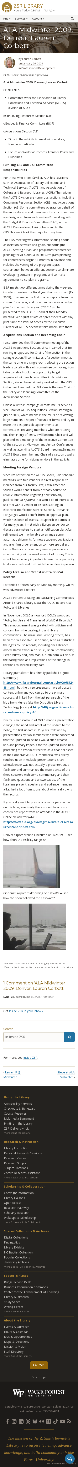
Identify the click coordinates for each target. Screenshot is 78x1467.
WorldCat (69, 967)
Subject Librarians (16, 1168)
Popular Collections (17, 1257)
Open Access (12, 1203)
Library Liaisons (14, 1198)
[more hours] (52, 10)
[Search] (69, 1037)
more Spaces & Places (16, 1311)
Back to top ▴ (39, 1377)
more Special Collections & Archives (24, 1266)
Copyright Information (19, 1193)
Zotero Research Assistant (22, 1173)
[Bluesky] (34, 1421)
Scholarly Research (16, 1213)
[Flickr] (42, 1421)
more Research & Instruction (20, 1177)
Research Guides (15, 1158)
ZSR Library (28, 5)
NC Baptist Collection (18, 1252)
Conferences (58, 963)
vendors (57, 967)
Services (20, 18)
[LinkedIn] (21, 1421)
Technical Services (40, 967)
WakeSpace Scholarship (20, 1218)
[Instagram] (14, 1421)
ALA (6, 963)
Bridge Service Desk (17, 1282)
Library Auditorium (16, 1297)
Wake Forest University (39, 1393)
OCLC (17, 967)
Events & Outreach (16, 1327)
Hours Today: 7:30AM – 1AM (31, 10)
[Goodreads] (48, 1421)
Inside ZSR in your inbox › (26, 1011)
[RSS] (69, 1421)
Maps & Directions (16, 1342)
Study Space (12, 1302)
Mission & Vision (15, 1346)
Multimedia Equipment (19, 1118)
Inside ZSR (30, 1058)
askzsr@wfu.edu (30, 1411)
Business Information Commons (26, 1287)
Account (37, 18)
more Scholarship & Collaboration (23, 1222)
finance (9, 967)
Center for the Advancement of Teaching (31, 1292)
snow (25, 967)
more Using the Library (17, 1132)
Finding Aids (12, 1242)
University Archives (16, 1262)
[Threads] (28, 1421)
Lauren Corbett (31, 59)
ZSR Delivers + (16, 1128)
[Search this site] (72, 18)
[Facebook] (7, 1421)
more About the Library (17, 1355)
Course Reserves (15, 1113)
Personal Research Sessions (23, 1153)
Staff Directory (14, 1351)
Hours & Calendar (16, 1332)
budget (31, 963)
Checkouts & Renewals (19, 1108)
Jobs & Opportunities (18, 1337)
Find (6, 18)
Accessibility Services (18, 1104)
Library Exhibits (14, 1247)
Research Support (16, 1163)
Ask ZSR (38, 1365)
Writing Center (13, 1307)
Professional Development (38, 68)
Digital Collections (16, 1237)
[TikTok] (55, 1421)
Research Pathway (16, 1208)
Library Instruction (16, 1148)
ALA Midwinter (17, 963)
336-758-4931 (51, 1411)
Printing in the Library (18, 1123)
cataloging (43, 963)
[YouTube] (62, 1421)
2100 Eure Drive (30, 1406)
